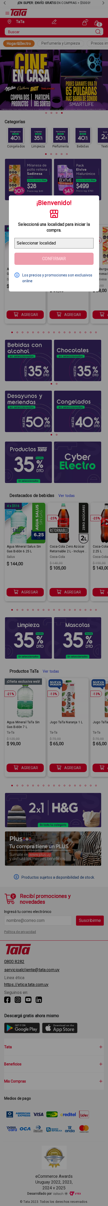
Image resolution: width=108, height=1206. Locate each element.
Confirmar (54, 258)
